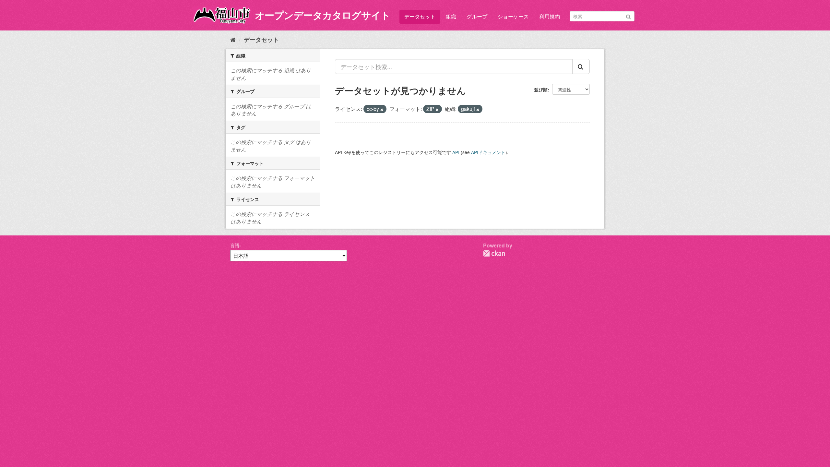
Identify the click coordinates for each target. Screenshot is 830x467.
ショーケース (513, 16)
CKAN (494, 253)
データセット (419, 16)
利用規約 (549, 16)
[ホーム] (233, 39)
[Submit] (628, 15)
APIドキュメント (488, 152)
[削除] (381, 109)
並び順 (541, 89)
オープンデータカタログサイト (322, 15)
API (455, 152)
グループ (477, 16)
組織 (451, 16)
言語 (234, 245)
